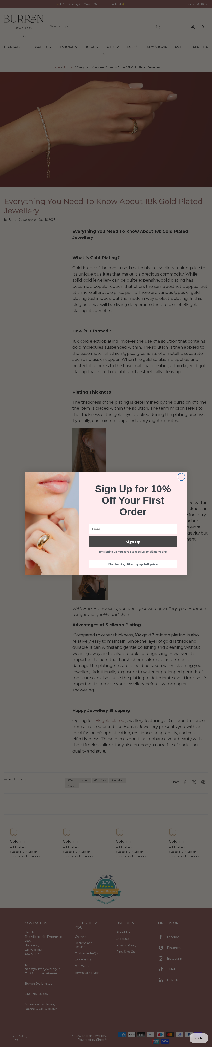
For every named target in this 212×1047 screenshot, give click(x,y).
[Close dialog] (181, 477)
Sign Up (133, 542)
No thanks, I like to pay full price (133, 564)
